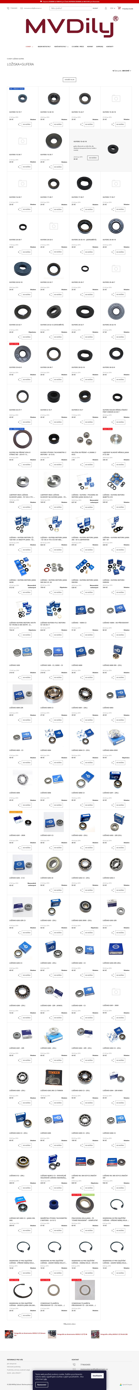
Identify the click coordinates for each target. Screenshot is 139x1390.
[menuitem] (29, 46)
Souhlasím (97, 1375)
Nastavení (41, 1385)
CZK (112, 8)
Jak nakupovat (11, 1364)
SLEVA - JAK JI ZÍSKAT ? (14, 1373)
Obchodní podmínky (14, 1367)
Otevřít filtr (69, 80)
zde (45, 1379)
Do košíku (26, 124)
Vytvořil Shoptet (127, 1384)
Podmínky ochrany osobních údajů (18, 1370)
